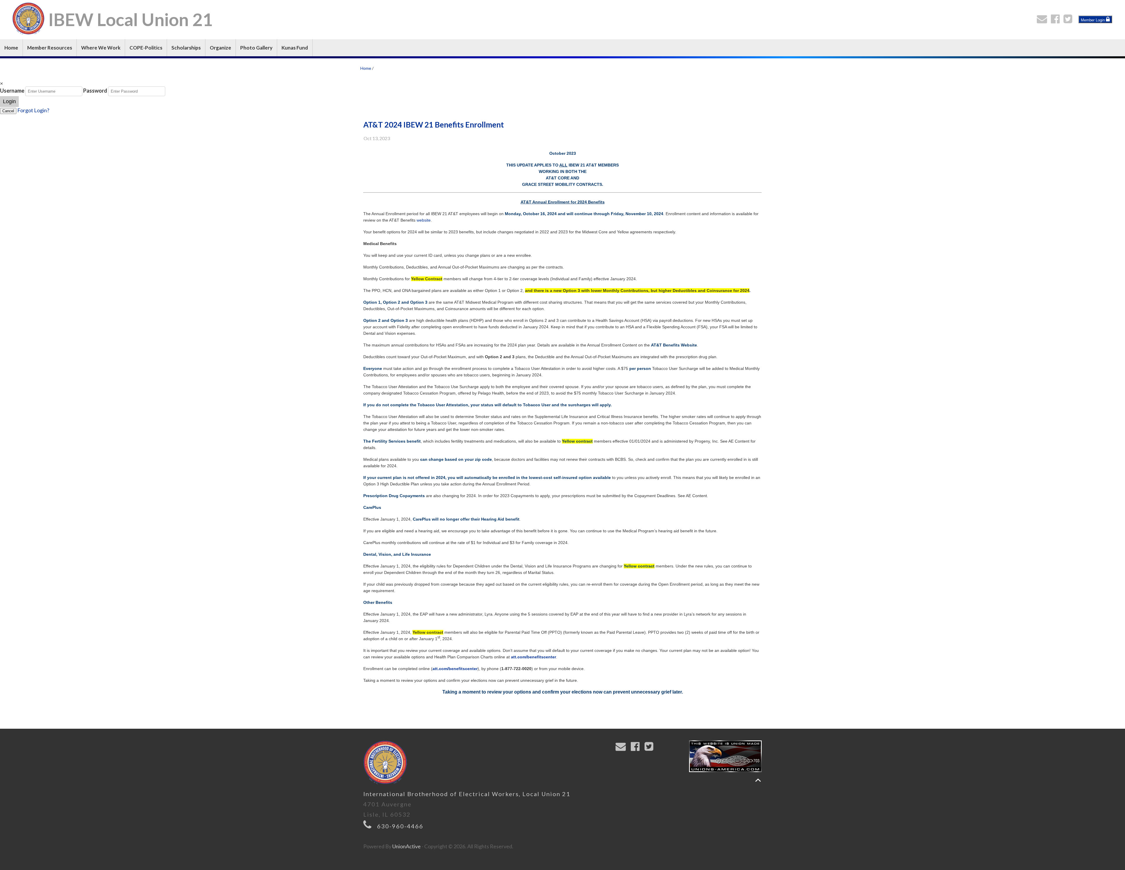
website (424, 220)
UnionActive (406, 846)
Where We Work (100, 48)
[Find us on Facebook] (1056, 20)
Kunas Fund (295, 48)
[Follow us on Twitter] (1069, 20)
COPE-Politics (145, 48)
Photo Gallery (256, 48)
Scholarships (186, 48)
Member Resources (49, 48)
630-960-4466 (400, 826)
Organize (220, 48)
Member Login (1093, 20)
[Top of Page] (758, 780)
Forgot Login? (33, 110)
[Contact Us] (1043, 20)
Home (11, 48)
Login (9, 101)
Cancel (8, 111)
